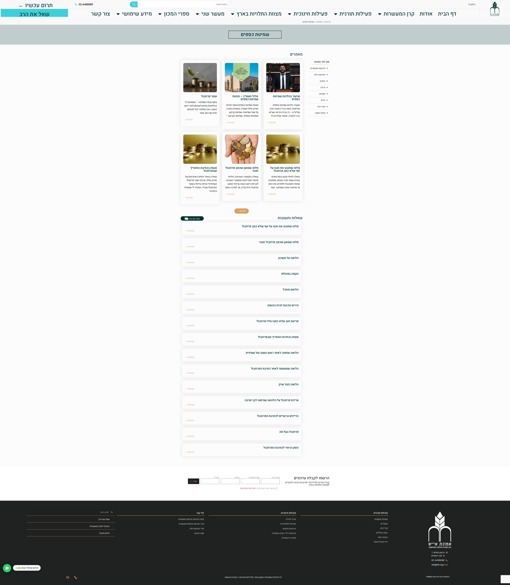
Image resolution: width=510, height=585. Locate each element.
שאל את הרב (104, 519)
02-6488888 (86, 4)
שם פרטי (275, 477)
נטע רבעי (321, 106)
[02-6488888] (76, 4)
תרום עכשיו (104, 533)
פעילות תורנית (356, 14)
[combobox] (183, 4)
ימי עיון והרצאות (381, 541)
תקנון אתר (259, 577)
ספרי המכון (176, 14)
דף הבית (447, 14)
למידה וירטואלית (289, 538)
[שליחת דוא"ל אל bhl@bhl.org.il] (67, 577)
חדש (323, 100)
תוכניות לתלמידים (288, 523)
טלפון (237, 477)
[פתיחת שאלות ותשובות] (7, 568)
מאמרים (384, 523)
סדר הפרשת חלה (196, 528)
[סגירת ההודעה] (13, 565)
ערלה (322, 87)
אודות (426, 14)
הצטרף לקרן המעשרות (100, 526)
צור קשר (100, 14)
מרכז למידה (291, 519)
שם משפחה (254, 477)
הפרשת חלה (319, 74)
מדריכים (384, 528)
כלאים (322, 81)
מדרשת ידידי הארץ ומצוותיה (284, 533)
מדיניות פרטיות (246, 577)
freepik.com (431, 576)
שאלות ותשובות (381, 519)
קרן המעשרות (399, 14)
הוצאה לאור (383, 537)
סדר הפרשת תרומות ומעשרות (191, 523)
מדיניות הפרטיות (247, 488)
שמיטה (319, 22)
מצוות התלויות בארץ (259, 14)
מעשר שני (212, 14)
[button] (318, 68)
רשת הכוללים (382, 532)
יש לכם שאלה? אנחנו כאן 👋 (27, 568)
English (471, 4)
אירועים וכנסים (289, 528)
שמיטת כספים (255, 34)
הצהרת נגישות (231, 577)
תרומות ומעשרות (317, 68)
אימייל (216, 477)
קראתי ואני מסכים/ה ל (258, 488)
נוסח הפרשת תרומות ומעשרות (191, 519)
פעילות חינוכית (311, 14)
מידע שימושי (137, 14)
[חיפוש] (134, 4)
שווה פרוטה (199, 533)
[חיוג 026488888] (75, 577)
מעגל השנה (320, 113)
